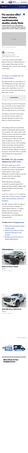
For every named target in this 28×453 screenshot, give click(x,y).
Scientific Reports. (8, 78)
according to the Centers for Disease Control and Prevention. (14, 198)
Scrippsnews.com (19, 222)
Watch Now (23, 2)
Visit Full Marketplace (21, 249)
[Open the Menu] (2, 2)
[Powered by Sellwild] (24, 337)
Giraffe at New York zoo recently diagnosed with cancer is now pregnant (14, 232)
